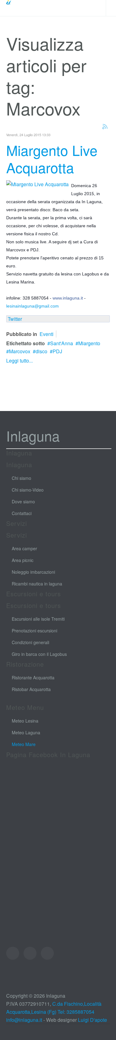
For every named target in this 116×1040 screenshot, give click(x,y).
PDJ (57, 351)
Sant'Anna (61, 343)
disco (41, 351)
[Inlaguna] (20, 8)
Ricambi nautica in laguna (37, 584)
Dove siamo (23, 501)
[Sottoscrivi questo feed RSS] (104, 126)
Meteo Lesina (25, 721)
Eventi (47, 334)
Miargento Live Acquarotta (51, 158)
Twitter (15, 318)
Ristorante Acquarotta (33, 677)
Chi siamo (21, 478)
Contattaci (22, 513)
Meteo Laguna (26, 732)
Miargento (89, 343)
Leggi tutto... (19, 360)
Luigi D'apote (92, 1019)
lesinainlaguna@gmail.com (32, 306)
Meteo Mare (24, 744)
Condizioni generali (30, 642)
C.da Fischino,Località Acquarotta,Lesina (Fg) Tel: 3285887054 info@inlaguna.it (53, 1011)
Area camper (24, 548)
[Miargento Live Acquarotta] (37, 183)
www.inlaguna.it (68, 298)
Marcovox (19, 351)
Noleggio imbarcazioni (33, 572)
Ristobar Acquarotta (31, 689)
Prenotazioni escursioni (34, 630)
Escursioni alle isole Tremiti (38, 619)
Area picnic (22, 560)
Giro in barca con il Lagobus (39, 654)
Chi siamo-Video (28, 490)
